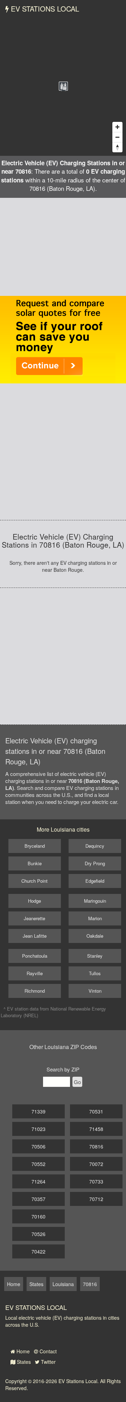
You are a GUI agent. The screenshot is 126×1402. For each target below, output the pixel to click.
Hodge (34, 900)
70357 (38, 1198)
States (23, 1361)
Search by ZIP (63, 1069)
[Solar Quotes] (62, 338)
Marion (95, 918)
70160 (38, 1216)
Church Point (34, 880)
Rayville (35, 973)
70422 (38, 1251)
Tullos (95, 973)
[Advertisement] (63, 246)
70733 (96, 1181)
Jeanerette (34, 918)
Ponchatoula (34, 955)
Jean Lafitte (35, 935)
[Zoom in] (117, 127)
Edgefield (94, 880)
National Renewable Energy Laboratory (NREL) (53, 1012)
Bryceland (34, 845)
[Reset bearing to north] (117, 147)
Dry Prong (95, 863)
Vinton (95, 990)
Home (22, 1351)
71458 (96, 1128)
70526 (38, 1233)
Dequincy (94, 845)
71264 (38, 1181)
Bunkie (35, 863)
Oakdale (94, 935)
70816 (96, 1146)
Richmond (34, 990)
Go (77, 1081)
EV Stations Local (44, 9)
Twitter (48, 1361)
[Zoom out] (117, 137)
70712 (96, 1198)
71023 (38, 1128)
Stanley (95, 955)
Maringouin (95, 900)
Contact (47, 1351)
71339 (38, 1111)
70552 (38, 1163)
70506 (38, 1146)
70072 (96, 1163)
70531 (96, 1111)
